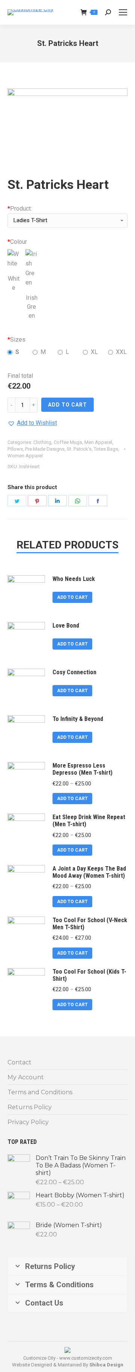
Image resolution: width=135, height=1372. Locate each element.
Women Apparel (25, 455)
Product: (20, 208)
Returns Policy (30, 1107)
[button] (32, 423)
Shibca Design (106, 1365)
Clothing (42, 442)
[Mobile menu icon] (123, 12)
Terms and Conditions (40, 1092)
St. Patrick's (79, 449)
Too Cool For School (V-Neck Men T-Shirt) (89, 924)
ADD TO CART (67, 405)
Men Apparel (98, 442)
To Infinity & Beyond (77, 718)
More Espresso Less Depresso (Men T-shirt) (82, 769)
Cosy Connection (74, 672)
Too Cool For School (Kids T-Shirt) (89, 975)
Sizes (17, 339)
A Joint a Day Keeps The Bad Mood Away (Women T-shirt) (89, 872)
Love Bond (65, 625)
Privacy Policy (28, 1122)
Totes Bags (106, 449)
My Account (26, 1077)
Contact (20, 1062)
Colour (17, 241)
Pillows (15, 449)
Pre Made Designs (44, 449)
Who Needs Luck (73, 578)
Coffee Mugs (68, 442)
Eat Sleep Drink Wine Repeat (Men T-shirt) (88, 820)
